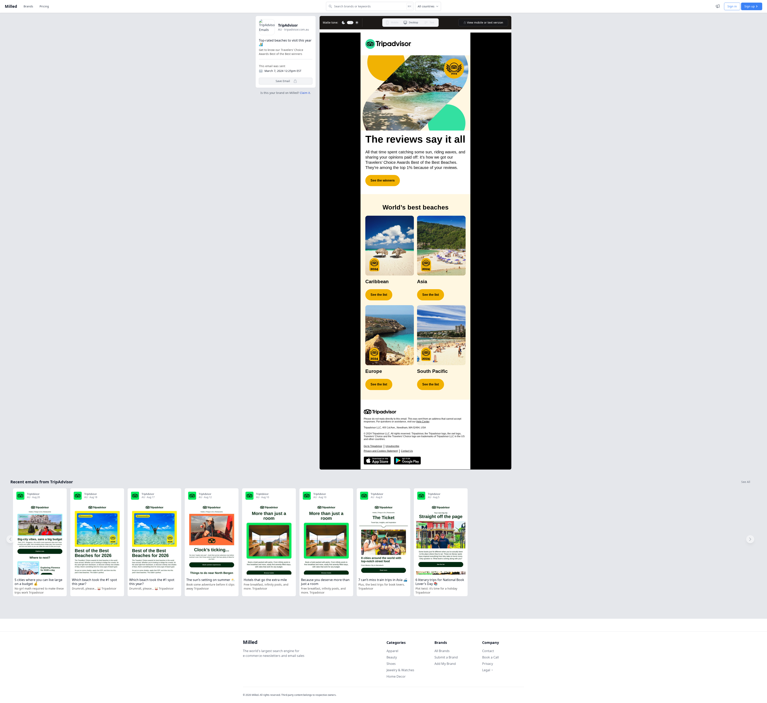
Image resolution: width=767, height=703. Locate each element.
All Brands (442, 651)
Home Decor (396, 676)
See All (745, 482)
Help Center (422, 421)
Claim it (305, 93)
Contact (488, 651)
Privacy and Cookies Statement (381, 451)
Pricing (44, 6)
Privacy (487, 663)
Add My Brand (445, 663)
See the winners (383, 180)
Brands (28, 6)
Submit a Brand (446, 657)
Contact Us (407, 451)
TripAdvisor (288, 25)
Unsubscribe (392, 446)
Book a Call (490, 657)
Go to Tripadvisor (373, 446)
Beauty (391, 657)
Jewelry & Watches (400, 670)
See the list (379, 294)
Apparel (392, 651)
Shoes (391, 663)
